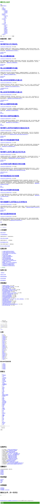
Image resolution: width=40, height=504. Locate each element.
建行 (3, 392)
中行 (3, 376)
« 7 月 (1, 329)
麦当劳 (3, 424)
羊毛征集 (3, 364)
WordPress (2, 479)
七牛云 (1, 481)
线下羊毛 (5, 30)
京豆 (3, 382)
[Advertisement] (20, 313)
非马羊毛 (3, 358)
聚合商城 (2, 503)
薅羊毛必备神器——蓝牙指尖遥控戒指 (9, 289)
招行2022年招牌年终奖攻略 (9, 190)
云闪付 (4, 378)
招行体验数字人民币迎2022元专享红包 (13, 202)
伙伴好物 (5, 11)
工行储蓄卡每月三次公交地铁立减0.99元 (9, 260)
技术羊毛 (5, 33)
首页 (3, 7)
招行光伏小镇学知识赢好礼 (9, 116)
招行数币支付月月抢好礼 (9, 44)
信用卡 (1, 172)
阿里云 (1, 480)
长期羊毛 (3, 34)
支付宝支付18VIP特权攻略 (6, 294)
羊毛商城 (2, 471)
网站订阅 (2, 473)
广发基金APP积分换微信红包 (7, 256)
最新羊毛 (3, 8)
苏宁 (3, 417)
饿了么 (3, 422)
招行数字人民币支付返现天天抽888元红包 (14, 128)
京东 (3, 335)
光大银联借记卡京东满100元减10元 (8, 263)
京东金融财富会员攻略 (6, 291)
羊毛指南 (3, 368)
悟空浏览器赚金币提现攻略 (7, 296)
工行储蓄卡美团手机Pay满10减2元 (8, 251)
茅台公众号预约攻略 (5, 287)
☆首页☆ (3, 363)
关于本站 (3, 366)
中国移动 (4, 375)
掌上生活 (3, 64)
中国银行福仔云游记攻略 (6, 288)
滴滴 (3, 411)
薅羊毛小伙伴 (5, 2)
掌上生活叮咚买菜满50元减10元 (11, 92)
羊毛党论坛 (2, 487)
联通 (3, 416)
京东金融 (4, 381)
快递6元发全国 (2, 232)
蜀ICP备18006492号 (3, 500)
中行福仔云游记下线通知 (6, 255)
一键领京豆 (2, 272)
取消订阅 (3, 427)
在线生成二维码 (3, 274)
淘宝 (3, 408)
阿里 (3, 357)
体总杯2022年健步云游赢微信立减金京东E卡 (15, 462)
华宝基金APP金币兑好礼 (6, 257)
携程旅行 (3, 400)
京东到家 (2, 88)
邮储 (3, 419)
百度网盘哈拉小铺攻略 (13, 450)
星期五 (3, 404)
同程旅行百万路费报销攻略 (7, 295)
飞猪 (3, 359)
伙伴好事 (5, 10)
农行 (3, 387)
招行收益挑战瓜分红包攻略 (9, 176)
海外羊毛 (5, 32)
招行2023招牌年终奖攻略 (9, 104)
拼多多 (5, 28)
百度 (3, 412)
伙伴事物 (3, 9)
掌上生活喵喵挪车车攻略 (9, 68)
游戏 (3, 410)
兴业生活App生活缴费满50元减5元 (8, 264)
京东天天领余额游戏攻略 (6, 258)
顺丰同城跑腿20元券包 (4, 242)
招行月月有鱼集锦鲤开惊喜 (9, 140)
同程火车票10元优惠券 (4, 238)
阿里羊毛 (3, 14)
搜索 (1, 4)
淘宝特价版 (3, 409)
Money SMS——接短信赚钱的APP (14, 453)
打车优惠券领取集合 (3, 234)
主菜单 (2, 5)
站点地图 (2, 474)
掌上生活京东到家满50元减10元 (11, 80)
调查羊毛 (5, 29)
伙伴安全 (5, 12)
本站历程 (3, 367)
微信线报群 (2, 488)
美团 (3, 415)
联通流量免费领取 (3, 276)
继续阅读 (12, 50)
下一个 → (4, 227)
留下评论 (9, 46)
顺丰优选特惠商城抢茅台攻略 (7, 290)
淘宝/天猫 (6, 15)
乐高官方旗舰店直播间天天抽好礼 (8, 286)
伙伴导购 (2, 472)
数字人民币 (4, 52)
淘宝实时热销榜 (3, 278)
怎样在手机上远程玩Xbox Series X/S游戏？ (9, 292)
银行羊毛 (3, 13)
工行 (3, 391)
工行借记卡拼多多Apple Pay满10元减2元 (9, 253)
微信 (3, 340)
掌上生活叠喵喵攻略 (7, 56)
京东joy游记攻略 (5, 254)
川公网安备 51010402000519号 (12, 500)
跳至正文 (4, 5)
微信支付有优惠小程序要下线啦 (7, 259)
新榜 (1, 482)
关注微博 (2, 470)
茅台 (3, 418)
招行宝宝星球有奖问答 (8, 214)
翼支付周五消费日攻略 (6, 305)
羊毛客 (7, 46)
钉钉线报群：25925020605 (4, 489)
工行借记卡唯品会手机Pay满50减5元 (8, 252)
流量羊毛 (3, 345)
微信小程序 (5, 395)
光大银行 (3, 385)
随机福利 (2, 502)
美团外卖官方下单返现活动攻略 (7, 293)
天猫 (3, 390)
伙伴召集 (3, 365)
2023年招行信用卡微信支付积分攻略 (12, 164)
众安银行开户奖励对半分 (6, 261)
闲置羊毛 (5, 31)
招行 (1, 52)
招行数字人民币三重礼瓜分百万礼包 (12, 152)
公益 (2, 386)
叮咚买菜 (2, 100)
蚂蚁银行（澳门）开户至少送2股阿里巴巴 (9, 262)
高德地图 (3, 423)
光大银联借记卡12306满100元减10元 (8, 265)
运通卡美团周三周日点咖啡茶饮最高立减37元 (10, 304)
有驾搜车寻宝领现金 (5, 285)
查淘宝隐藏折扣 (3, 280)
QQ (3, 334)
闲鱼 (2, 420)
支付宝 (3, 343)
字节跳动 (3, 339)
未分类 (3, 344)
